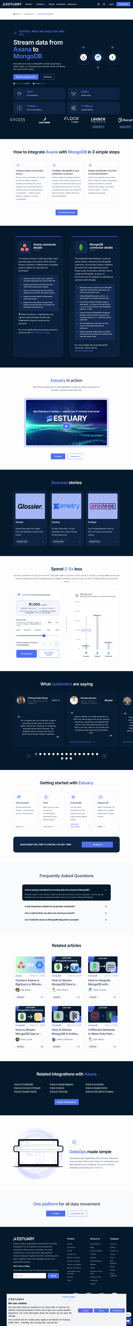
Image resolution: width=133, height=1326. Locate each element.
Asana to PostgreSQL (23, 1084)
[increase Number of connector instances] (57, 643)
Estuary (69, 1244)
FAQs (69, 1280)
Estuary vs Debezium (74, 1268)
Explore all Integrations (66, 1102)
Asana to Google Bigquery (61, 1084)
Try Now (58, 456)
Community (94, 1280)
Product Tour (71, 1254)
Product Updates (96, 1251)
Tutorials (93, 1254)
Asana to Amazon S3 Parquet (27, 1088)
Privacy (112, 1254)
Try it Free (123, 4)
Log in (111, 4)
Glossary (93, 1257)
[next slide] (104, 756)
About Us (113, 1244)
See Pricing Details (48, 654)
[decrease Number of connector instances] (44, 643)
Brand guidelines (113, 1275)
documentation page (40, 332)
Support (93, 1284)
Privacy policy (68, 1297)
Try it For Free (26, 654)
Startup (112, 1270)
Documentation (95, 1244)
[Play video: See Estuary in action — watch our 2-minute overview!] (66, 426)
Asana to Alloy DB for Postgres (99, 1091)
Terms (112, 1257)
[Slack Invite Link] (98, 4)
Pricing (51, 4)
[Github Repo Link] (104, 4)
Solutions (40, 4)
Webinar (93, 1264)
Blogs (92, 1247)
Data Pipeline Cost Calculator (73, 1272)
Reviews (70, 1277)
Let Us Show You (77, 1214)
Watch (100, 827)
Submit (53, 1276)
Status (112, 1266)
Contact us (97, 845)
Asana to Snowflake (95, 1084)
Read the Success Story (80, 742)
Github (92, 1268)
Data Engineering (96, 1261)
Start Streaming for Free (26, 77)
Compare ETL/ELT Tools (96, 1272)
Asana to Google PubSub (25, 1091)
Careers (112, 1247)
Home (18, 14)
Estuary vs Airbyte (73, 1261)
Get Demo (48, 77)
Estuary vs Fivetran (73, 1257)
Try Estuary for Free (66, 212)
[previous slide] (29, 756)
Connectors (61, 4)
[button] (29, 4)
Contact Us (74, 456)
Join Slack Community (75, 825)
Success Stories (95, 1277)
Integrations (29, 14)
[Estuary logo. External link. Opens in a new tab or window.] (16, 1299)
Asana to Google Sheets (96, 1088)
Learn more (47, 827)
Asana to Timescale (59, 1091)
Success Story (75, 127)
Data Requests (113, 1262)
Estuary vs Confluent (74, 1264)
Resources (72, 4)
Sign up (19, 827)
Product (28, 4)
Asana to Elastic (57, 1088)
